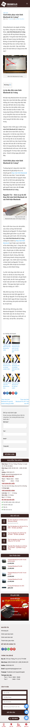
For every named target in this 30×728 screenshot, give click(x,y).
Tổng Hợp (5, 12)
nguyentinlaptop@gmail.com (13, 668)
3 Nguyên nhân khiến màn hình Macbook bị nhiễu (7, 347)
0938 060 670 (10, 665)
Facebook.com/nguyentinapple (16, 672)
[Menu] (27, 3)
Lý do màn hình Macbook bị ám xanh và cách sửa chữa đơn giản (16, 348)
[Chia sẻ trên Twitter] (7, 393)
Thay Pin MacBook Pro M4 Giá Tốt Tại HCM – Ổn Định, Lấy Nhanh (17, 533)
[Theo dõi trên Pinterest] (11, 649)
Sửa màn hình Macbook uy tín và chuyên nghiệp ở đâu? (7, 366)
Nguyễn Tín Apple (19, 19)
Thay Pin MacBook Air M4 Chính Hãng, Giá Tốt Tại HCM (16, 540)
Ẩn (10, 84)
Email (5, 438)
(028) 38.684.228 (13, 662)
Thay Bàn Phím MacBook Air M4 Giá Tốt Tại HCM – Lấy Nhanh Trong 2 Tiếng (17, 547)
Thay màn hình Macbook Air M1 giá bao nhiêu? (15, 385)
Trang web (6, 446)
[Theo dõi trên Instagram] (5, 649)
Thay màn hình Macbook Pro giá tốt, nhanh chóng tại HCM (7, 401)
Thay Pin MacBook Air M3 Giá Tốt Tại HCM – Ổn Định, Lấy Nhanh (18, 527)
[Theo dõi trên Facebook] (2, 649)
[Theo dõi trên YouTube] (14, 649)
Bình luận (6, 422)
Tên (4, 431)
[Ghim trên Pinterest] (13, 393)
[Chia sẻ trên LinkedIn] (16, 393)
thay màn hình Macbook (19, 173)
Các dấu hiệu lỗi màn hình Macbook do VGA (7, 385)
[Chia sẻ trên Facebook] (4, 393)
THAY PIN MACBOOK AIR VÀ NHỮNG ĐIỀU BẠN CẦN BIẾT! (15, 367)
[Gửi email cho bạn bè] (10, 393)
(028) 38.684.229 (23, 662)
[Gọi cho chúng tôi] (8, 649)
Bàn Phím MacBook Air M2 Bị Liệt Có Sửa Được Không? (18, 520)
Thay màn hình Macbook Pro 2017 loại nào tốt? (22, 401)
